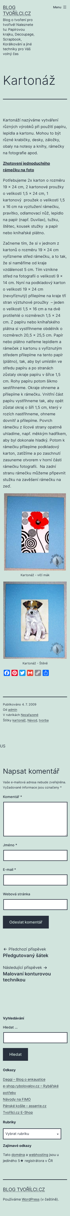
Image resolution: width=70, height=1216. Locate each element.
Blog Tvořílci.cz (24, 1189)
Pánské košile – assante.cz (24, 1106)
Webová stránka (16, 894)
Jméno (10, 845)
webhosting (38, 1155)
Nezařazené (29, 715)
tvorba (44, 720)
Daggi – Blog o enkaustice (24, 1079)
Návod (32, 720)
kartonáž (19, 720)
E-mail (9, 869)
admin (12, 709)
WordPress (30, 1199)
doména (18, 1155)
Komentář (12, 797)
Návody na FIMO (17, 1099)
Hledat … (10, 1027)
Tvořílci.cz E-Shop (18, 1112)
